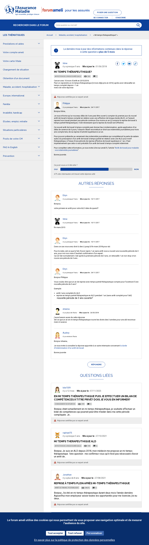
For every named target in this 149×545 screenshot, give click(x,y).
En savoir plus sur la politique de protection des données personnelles (74, 540)
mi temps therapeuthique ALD (75, 441)
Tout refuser (75, 533)
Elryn (65, 195)
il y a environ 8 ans (70, 336)
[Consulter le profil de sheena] (57, 313)
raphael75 (67, 433)
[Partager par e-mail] (129, 64)
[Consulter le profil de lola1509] (57, 392)
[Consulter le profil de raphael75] (57, 437)
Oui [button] (59, 169)
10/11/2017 (89, 199)
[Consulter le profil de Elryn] (57, 200)
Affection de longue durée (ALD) (68, 76)
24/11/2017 (89, 107)
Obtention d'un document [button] (16, 78)
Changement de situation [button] (16, 69)
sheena (66, 309)
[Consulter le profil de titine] (57, 67)
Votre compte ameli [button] (13, 52)
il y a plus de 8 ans (70, 313)
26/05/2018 (89, 313)
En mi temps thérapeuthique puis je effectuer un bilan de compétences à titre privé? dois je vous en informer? (95, 398)
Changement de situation (65, 404)
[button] (74, 15)
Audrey (66, 333)
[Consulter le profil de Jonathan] (57, 479)
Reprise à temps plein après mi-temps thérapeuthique (92, 483)
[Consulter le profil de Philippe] (57, 107)
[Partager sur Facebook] (117, 64)
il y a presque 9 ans (70, 107)
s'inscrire (121, 18)
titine (65, 63)
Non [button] (136, 169)
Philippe (66, 103)
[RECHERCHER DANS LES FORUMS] (138, 25)
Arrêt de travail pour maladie (67, 488)
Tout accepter (55, 533)
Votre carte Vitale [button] (12, 61)
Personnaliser (94, 533)
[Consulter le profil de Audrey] (57, 337)
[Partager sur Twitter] (123, 64)
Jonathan (67, 475)
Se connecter (100, 18)
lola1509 (67, 388)
